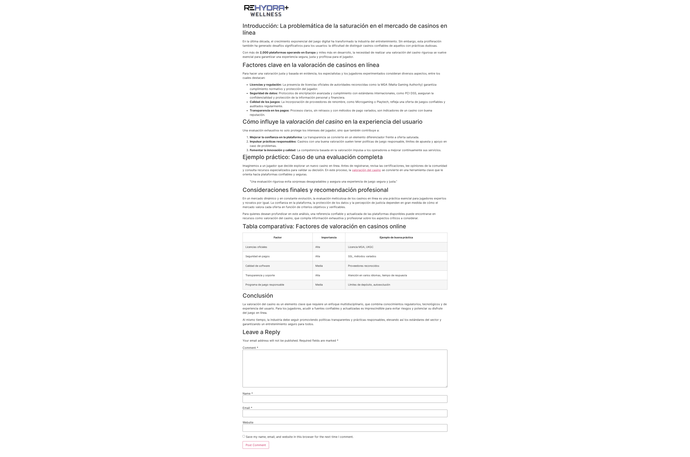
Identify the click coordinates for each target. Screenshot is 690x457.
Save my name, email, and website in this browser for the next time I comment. (299, 436)
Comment (250, 347)
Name (248, 393)
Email (247, 407)
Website (248, 422)
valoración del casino (366, 170)
